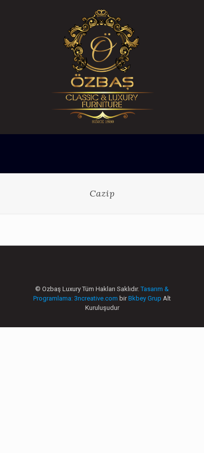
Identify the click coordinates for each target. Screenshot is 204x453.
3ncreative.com (96, 298)
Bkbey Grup (144, 298)
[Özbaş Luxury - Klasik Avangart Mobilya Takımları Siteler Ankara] (102, 67)
